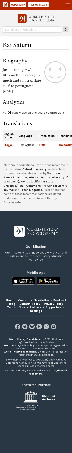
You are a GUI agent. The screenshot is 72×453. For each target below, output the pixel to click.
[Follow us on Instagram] (47, 328)
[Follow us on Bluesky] (32, 328)
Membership (18, 5)
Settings (36, 311)
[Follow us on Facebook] (18, 328)
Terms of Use (16, 307)
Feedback (60, 300)
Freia (42, 145)
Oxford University (34, 169)
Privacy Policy (53, 304)
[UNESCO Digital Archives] (36, 400)
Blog (12, 304)
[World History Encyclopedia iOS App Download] (23, 281)
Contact (24, 300)
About (9, 300)
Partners (36, 307)
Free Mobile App (38, 5)
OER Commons (30, 185)
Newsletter (41, 300)
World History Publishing (19, 345)
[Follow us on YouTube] (54, 328)
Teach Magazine (31, 190)
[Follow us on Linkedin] (39, 328)
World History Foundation (24, 339)
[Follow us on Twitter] (25, 328)
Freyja (8, 145)
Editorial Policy (30, 304)
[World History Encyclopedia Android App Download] (48, 281)
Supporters (54, 307)
